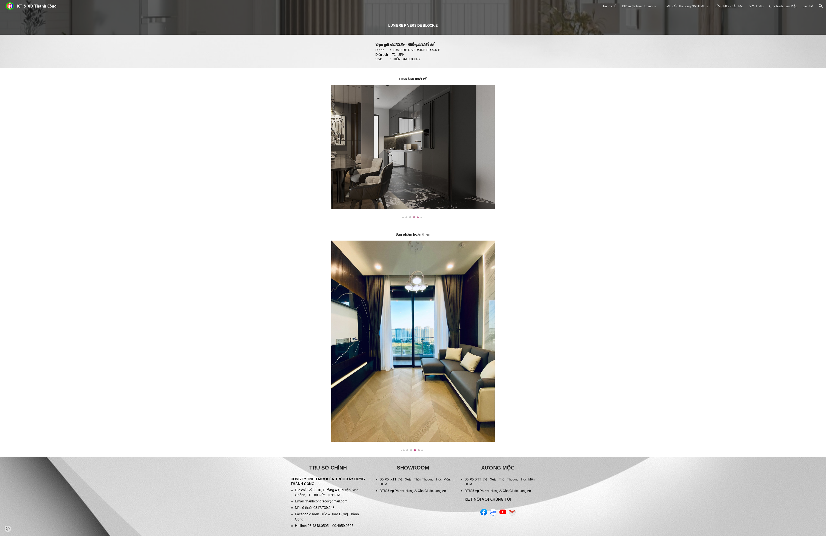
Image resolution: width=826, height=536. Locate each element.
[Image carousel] (413, 151)
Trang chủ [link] (609, 6)
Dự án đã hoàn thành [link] (637, 6)
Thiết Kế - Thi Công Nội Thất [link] (684, 6)
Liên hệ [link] (808, 6)
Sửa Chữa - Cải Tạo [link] (729, 6)
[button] (821, 6)
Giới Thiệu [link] (756, 6)
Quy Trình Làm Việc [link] (783, 6)
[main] (413, 23)
